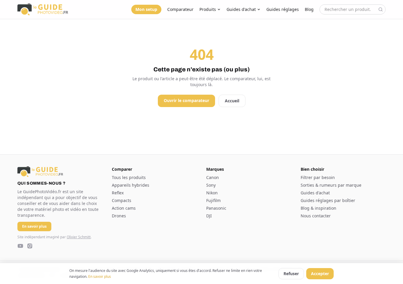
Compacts (121, 200)
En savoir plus (99, 276)
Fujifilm (213, 200)
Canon (212, 177)
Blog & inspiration (318, 208)
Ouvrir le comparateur (186, 100)
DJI (209, 216)
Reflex (118, 193)
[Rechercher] (380, 9)
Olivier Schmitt (79, 236)
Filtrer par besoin (318, 177)
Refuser (291, 273)
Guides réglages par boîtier (328, 200)
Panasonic (216, 208)
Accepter (320, 273)
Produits (207, 9)
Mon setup (146, 9)
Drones (119, 216)
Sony (211, 185)
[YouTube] (20, 246)
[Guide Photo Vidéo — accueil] (42, 9)
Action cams (124, 208)
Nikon (212, 193)
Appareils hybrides (130, 185)
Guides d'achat (241, 9)
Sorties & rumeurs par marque (331, 185)
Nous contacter (316, 216)
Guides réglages (282, 9)
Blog (309, 9)
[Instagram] (30, 246)
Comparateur (180, 9)
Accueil (232, 101)
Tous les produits (129, 177)
